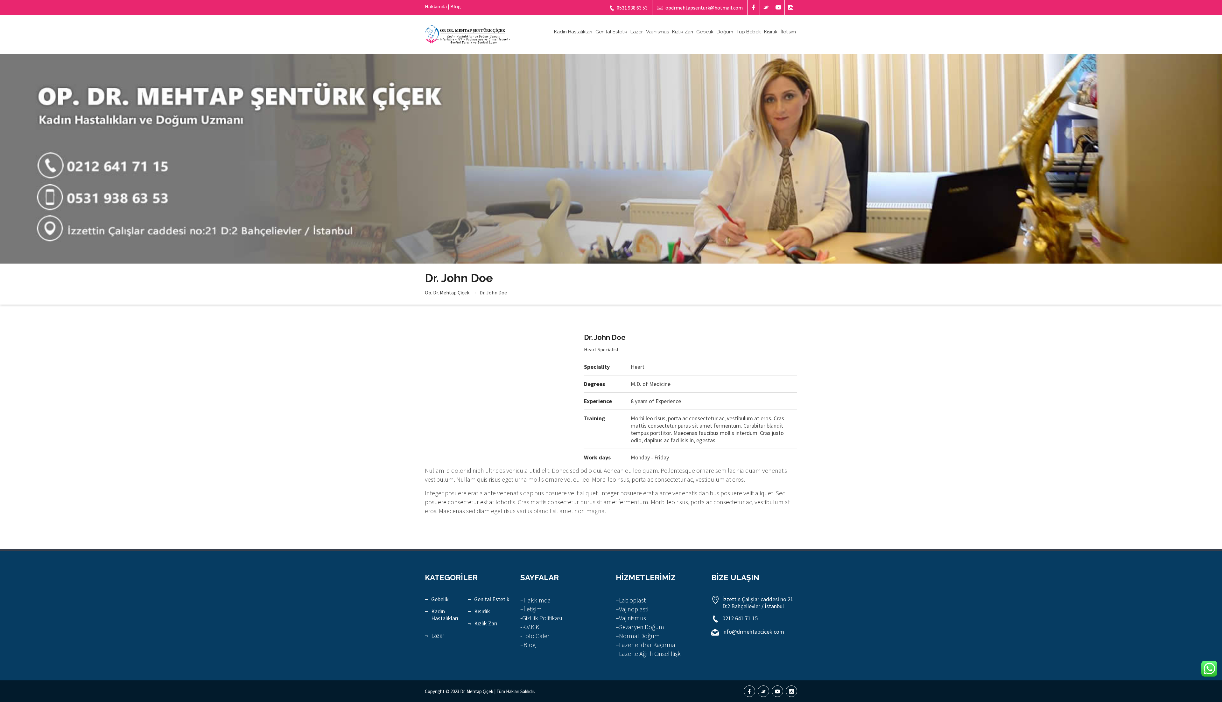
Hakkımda (537, 600)
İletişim (788, 32)
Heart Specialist (601, 349)
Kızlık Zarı (682, 32)
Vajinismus (657, 32)
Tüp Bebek (748, 32)
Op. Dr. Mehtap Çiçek (447, 292)
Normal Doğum (639, 636)
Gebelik (704, 32)
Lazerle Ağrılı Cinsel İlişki (650, 653)
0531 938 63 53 (632, 7)
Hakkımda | (437, 6)
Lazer (636, 32)
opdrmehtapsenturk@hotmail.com (704, 7)
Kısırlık (770, 32)
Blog (455, 6)
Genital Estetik (611, 32)
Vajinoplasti (633, 609)
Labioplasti (633, 600)
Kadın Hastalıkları (573, 32)
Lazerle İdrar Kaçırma (647, 645)
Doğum (725, 32)
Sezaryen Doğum (641, 627)
